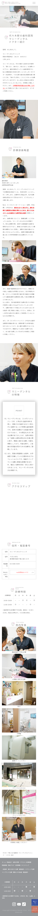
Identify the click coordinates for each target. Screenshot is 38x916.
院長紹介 (9, 862)
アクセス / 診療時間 (25, 862)
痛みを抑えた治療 (13, 869)
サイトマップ (25, 865)
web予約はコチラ (22, 572)
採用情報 (17, 865)
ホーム (4, 862)
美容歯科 (25, 872)
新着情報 (4, 865)
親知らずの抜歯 (17, 872)
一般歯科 (4, 869)
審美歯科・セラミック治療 (26, 869)
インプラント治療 (7, 872)
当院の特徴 (16, 862)
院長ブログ (11, 865)
